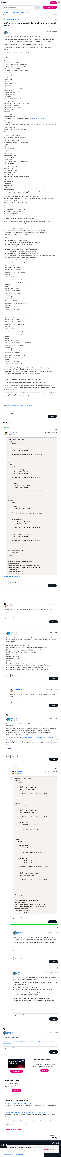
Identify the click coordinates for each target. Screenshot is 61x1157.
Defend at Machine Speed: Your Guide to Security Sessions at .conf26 (25, 1112)
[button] (56, 20)
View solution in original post (12, 576)
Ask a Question (49, 7)
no (13, 748)
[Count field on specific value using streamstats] (57, 596)
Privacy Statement (6, 1154)
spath (31, 405)
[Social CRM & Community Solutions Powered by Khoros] (53, 1137)
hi (10, 748)
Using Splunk (15, 12)
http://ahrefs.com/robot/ (39, 118)
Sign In (53, 2)
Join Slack (44, 1070)
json (9, 405)
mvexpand (15, 405)
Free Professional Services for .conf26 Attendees (19, 1103)
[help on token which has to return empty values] (54, 596)
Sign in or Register (44, 1149)
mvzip (21, 405)
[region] (22, 1152)
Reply (52, 416)
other (26, 405)
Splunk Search (24, 12)
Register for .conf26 (16, 1071)
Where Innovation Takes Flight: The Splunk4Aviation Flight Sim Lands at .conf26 (28, 1121)
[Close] (42, 1150)
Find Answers (6, 12)
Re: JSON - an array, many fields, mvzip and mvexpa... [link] (18, 14)
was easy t (20, 951)
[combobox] (21, 7)
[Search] (37, 7)
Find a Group (16, 1090)
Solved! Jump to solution (12, 19)
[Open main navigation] (59, 2)
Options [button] (54, 14)
